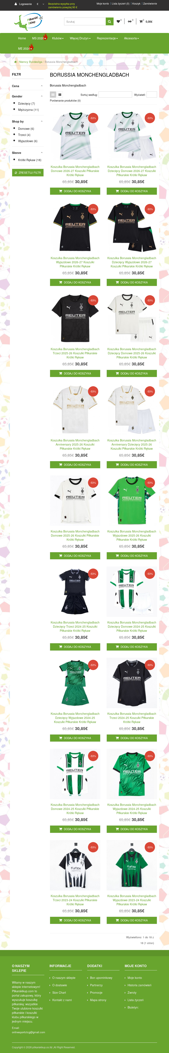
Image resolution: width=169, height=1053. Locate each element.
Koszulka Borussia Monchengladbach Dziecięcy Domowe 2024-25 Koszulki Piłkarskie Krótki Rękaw (131, 626)
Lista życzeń (136, 1000)
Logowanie (25, 4)
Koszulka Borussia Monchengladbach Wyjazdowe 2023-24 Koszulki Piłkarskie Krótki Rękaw (131, 900)
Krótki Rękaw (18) (29, 160)
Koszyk (136, 3)
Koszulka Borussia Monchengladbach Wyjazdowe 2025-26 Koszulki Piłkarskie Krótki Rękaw (131, 535)
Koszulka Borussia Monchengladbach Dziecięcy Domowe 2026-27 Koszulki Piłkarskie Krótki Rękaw (131, 171)
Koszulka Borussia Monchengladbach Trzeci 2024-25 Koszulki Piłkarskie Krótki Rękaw (131, 717)
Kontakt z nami (62, 1000)
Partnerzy (96, 985)
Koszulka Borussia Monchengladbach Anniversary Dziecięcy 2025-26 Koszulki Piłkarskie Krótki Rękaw (131, 444)
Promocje (96, 992)
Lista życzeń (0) (120, 3)
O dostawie (59, 985)
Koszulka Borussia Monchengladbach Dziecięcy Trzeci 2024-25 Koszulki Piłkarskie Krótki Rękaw (75, 626)
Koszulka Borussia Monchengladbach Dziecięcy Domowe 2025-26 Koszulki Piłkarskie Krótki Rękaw (131, 353)
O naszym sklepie (63, 978)
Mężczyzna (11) (28, 110)
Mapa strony (98, 1000)
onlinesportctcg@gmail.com (28, 1032)
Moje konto (103, 3)
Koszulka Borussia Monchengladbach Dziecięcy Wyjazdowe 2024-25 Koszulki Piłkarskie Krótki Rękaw (75, 717)
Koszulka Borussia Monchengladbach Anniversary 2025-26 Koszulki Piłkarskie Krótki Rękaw (75, 444)
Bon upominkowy (101, 978)
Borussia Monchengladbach (61, 62)
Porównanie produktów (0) (65, 100)
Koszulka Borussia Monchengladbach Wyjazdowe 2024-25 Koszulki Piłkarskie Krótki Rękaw (131, 809)
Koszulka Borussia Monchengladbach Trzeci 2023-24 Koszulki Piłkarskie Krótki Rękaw (75, 900)
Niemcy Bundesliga (30, 62)
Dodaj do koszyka (77, 191)
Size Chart (59, 992)
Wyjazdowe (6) (28, 141)
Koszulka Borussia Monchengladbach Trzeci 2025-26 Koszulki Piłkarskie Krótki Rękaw (75, 353)
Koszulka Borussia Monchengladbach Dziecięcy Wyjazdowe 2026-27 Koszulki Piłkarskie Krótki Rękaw (131, 262)
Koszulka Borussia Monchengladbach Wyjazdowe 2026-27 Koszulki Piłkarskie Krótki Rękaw (75, 262)
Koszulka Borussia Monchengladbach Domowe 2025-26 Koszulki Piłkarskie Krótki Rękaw (75, 535)
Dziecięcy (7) (26, 103)
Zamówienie (150, 3)
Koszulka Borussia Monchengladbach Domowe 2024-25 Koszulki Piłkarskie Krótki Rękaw (75, 809)
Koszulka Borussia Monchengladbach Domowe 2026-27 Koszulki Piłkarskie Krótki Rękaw (75, 171)
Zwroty (132, 992)
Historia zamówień (139, 985)
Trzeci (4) (24, 135)
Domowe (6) (26, 128)
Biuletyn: (133, 1007)
